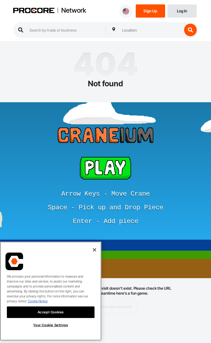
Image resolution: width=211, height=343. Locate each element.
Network (73, 10)
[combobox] (151, 30)
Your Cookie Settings (50, 325)
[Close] (94, 250)
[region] (50, 291)
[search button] (190, 30)
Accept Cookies (51, 312)
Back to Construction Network (105, 306)
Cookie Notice (38, 301)
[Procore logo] (33, 11)
